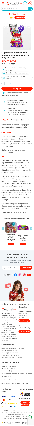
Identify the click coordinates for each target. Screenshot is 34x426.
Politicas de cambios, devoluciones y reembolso (16, 373)
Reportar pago (24, 321)
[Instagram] (19, 274)
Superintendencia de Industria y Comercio (14, 383)
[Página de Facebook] (15, 274)
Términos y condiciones (8, 366)
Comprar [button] (17, 89)
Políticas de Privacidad (8, 368)
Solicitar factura (24, 331)
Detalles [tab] (6, 120)
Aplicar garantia (6, 376)
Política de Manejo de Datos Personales (13, 380)
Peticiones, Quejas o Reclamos (11, 371)
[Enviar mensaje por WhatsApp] (30, 417)
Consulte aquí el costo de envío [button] (17, 73)
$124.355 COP (8, 61)
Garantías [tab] (15, 120)
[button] (3, 83)
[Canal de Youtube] (29, 274)
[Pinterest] (24, 274)
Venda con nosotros (25, 403)
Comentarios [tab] (26, 120)
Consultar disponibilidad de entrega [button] (15, 78)
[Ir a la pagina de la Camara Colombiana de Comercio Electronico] (25, 394)
